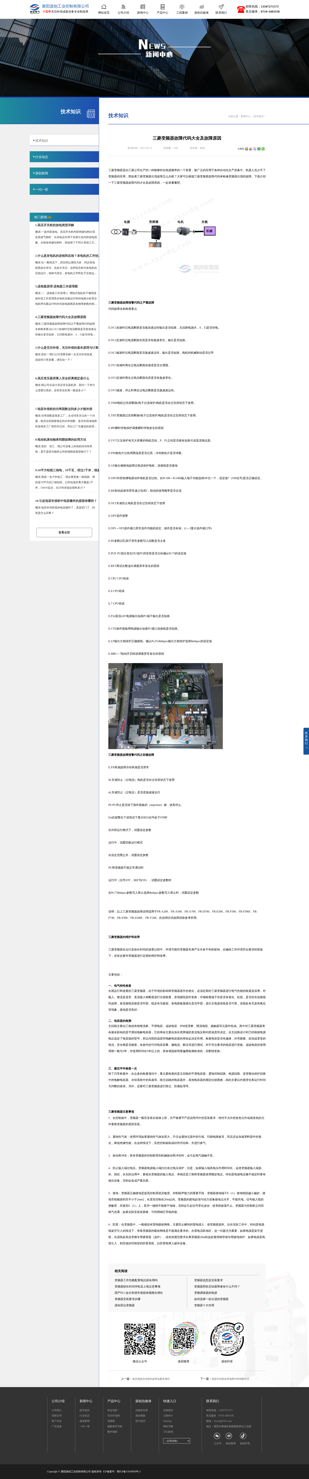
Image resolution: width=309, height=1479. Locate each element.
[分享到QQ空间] (246, 148)
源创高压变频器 (125, 1305)
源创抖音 (245, 1443)
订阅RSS (168, 1415)
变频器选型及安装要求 (208, 1280)
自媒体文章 (141, 1410)
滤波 (168, 1026)
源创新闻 (85, 1421)
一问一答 (85, 1426)
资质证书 (57, 1415)
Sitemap (167, 1421)
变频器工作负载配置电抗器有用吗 (136, 1280)
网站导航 (168, 1426)
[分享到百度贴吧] (254, 148)
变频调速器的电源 (205, 1292)
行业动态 (85, 1415)
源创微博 (231, 1443)
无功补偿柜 (113, 1415)
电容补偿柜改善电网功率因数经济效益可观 (235, 1379)
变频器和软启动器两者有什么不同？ (217, 1286)
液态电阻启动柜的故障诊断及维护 (151, 1379)
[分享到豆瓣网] (259, 148)
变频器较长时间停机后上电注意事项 (137, 1286)
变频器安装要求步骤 (127, 1299)
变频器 (112, 176)
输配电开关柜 (114, 1426)
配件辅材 (112, 1431)
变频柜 (111, 1421)
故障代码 (214, 176)
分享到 (241, 149)
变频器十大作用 (204, 1305)
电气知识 (140, 1421)
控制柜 (151, 1155)
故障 (160, 176)
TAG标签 (168, 1431)
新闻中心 (246, 116)
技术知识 (259, 116)
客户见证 (57, 1421)
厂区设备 (57, 1426)
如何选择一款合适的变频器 (211, 1299)
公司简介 (57, 1410)
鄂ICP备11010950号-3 (129, 1471)
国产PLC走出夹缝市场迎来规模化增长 (139, 1292)
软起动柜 (112, 1410)
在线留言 (168, 1410)
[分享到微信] (263, 148)
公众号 (217, 1443)
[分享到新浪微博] (250, 148)
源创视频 (140, 1415)
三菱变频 (114, 170)
